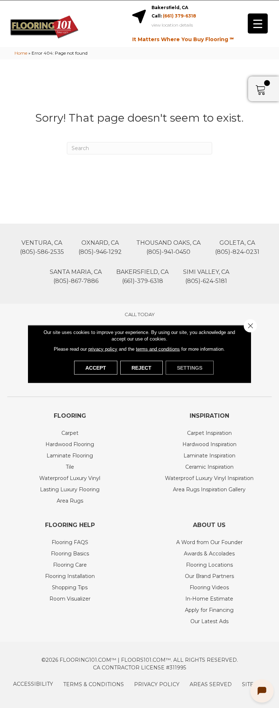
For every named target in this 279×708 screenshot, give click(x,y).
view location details (172, 25)
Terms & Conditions (93, 684)
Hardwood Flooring (69, 444)
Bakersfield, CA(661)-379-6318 (142, 276)
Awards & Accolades (209, 553)
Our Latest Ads (209, 621)
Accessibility (33, 684)
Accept (95, 368)
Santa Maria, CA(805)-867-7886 (76, 276)
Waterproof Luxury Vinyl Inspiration (209, 478)
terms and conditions (158, 349)
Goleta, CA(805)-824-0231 (237, 247)
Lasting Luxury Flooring (70, 489)
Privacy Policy (156, 684)
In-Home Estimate (209, 598)
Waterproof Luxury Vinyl (69, 478)
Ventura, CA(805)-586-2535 (42, 247)
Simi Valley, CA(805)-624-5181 (206, 276)
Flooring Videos (209, 587)
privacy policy (102, 349)
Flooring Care (70, 565)
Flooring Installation (70, 576)
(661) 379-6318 (179, 16)
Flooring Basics (70, 553)
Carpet (69, 433)
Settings (189, 368)
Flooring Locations (209, 565)
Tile (70, 467)
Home (21, 53)
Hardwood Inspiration (209, 444)
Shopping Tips (70, 587)
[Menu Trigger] (258, 23)
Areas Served (211, 684)
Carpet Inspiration (209, 433)
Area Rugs (70, 500)
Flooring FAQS (70, 542)
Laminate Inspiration (209, 455)
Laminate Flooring (69, 455)
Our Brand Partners (209, 576)
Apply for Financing (209, 610)
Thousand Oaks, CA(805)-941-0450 (168, 247)
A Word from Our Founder (209, 542)
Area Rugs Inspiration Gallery (209, 489)
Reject (141, 368)
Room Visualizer (69, 598)
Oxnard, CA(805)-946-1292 (100, 247)
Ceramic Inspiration (209, 467)
